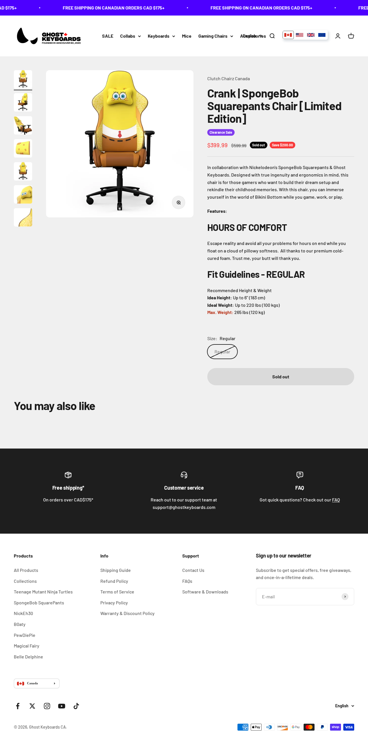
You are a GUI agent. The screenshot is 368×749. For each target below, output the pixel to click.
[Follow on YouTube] (62, 706)
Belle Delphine (28, 656)
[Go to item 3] (23, 126)
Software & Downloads (205, 591)
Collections (25, 581)
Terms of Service (117, 591)
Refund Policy (114, 581)
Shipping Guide (115, 570)
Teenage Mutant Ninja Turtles (43, 591)
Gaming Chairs (212, 36)
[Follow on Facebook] (18, 706)
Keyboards (158, 36)
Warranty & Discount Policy (127, 613)
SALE (107, 36)
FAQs (187, 581)
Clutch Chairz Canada (228, 78)
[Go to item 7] (23, 218)
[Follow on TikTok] (76, 706)
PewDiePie (24, 635)
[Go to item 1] (23, 80)
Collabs (127, 36)
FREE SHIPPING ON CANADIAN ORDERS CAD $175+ (108, 7)
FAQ (336, 499)
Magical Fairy (26, 645)
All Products (26, 570)
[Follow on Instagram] (47, 706)
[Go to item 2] (23, 103)
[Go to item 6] (23, 195)
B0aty (20, 624)
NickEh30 (23, 613)
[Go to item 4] (23, 149)
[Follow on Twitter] (32, 706)
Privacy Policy (114, 602)
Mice (186, 36)
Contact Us (193, 570)
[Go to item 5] (23, 172)
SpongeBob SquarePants (39, 602)
